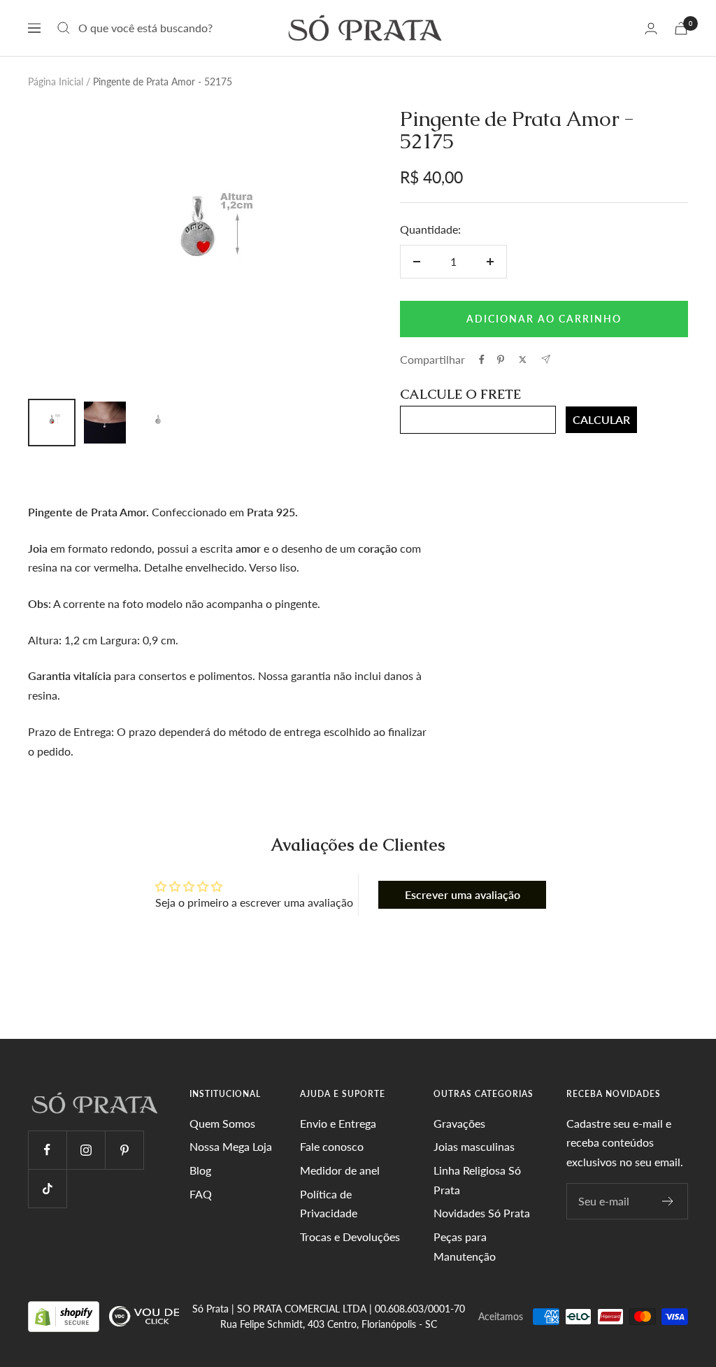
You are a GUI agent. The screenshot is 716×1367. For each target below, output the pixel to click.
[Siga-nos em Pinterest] (124, 1150)
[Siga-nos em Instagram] (85, 1150)
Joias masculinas (474, 1146)
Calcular (601, 419)
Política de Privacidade (328, 1203)
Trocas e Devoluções (350, 1236)
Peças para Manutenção (465, 1246)
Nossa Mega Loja (230, 1146)
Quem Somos (222, 1123)
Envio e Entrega (338, 1123)
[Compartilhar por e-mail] (545, 359)
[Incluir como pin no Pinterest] (500, 359)
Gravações (459, 1123)
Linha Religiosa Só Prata (477, 1179)
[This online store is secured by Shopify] (65, 1315)
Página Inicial (55, 81)
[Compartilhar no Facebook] (482, 359)
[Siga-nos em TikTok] (47, 1188)
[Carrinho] (681, 28)
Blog (200, 1170)
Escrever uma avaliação (462, 894)
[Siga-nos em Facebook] (47, 1150)
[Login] (651, 28)
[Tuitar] (523, 359)
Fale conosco (332, 1146)
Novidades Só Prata (482, 1212)
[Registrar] (668, 1201)
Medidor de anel (340, 1170)
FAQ (200, 1193)
